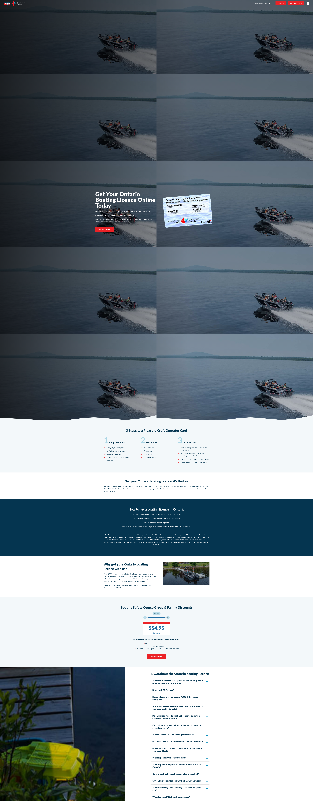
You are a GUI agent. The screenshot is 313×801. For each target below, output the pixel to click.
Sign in (281, 3)
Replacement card (261, 3)
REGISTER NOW (104, 230)
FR (272, 3)
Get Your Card (296, 3)
